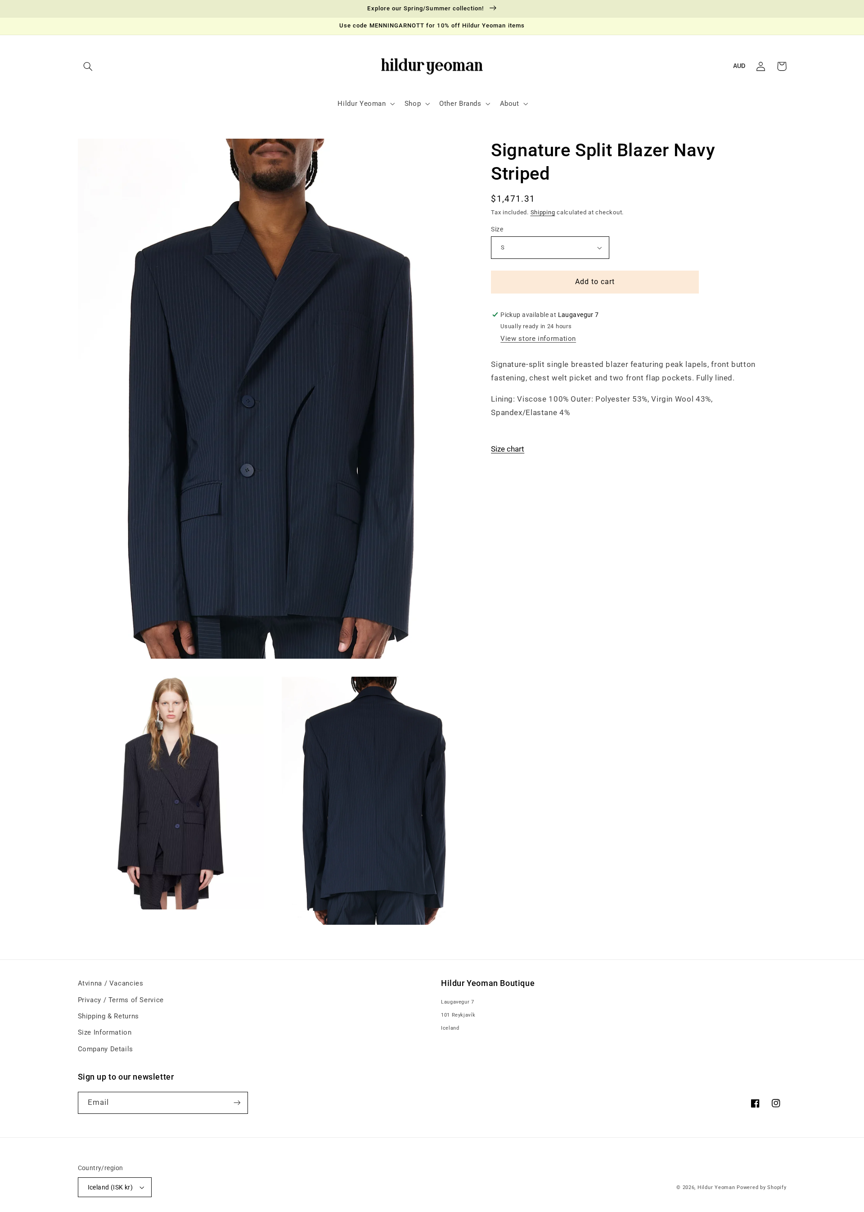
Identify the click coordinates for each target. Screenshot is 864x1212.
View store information (538, 339)
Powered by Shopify (761, 1187)
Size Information (105, 1032)
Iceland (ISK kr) (110, 1187)
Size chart (507, 448)
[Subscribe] (236, 1103)
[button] (88, 66)
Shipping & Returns (108, 1016)
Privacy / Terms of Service (121, 1000)
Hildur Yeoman (716, 1187)
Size (497, 229)
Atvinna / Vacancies (111, 983)
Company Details (105, 1049)
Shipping (543, 212)
